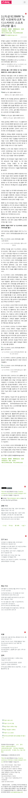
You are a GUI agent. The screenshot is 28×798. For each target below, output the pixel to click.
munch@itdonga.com (16, 792)
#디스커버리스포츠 (18, 32)
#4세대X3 (4, 29)
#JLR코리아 (5, 31)
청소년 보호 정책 (6, 750)
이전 (5, 525)
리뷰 (2, 634)
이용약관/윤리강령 (6, 748)
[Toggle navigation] (24, 2)
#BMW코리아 (16, 29)
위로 (11, 525)
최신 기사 (4, 586)
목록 (17, 525)
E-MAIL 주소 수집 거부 (18, 750)
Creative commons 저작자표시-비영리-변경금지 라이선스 (13, 493)
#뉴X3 (14, 31)
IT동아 (3, 491)
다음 (23, 525)
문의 (21, 744)
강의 (2, 655)
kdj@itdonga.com (12, 35)
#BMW (10, 29)
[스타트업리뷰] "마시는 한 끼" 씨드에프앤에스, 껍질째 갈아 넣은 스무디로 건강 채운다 (13, 649)
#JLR (22, 29)
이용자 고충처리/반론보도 (8, 746)
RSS (2, 752)
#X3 (10, 31)
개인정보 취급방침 (18, 748)
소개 (17, 744)
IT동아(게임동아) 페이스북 (14, 498)
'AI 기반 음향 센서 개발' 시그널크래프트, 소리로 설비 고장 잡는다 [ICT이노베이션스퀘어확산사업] (12, 603)
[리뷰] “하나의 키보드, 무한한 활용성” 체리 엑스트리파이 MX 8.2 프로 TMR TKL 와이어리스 (13, 643)
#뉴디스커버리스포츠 (7, 32)
